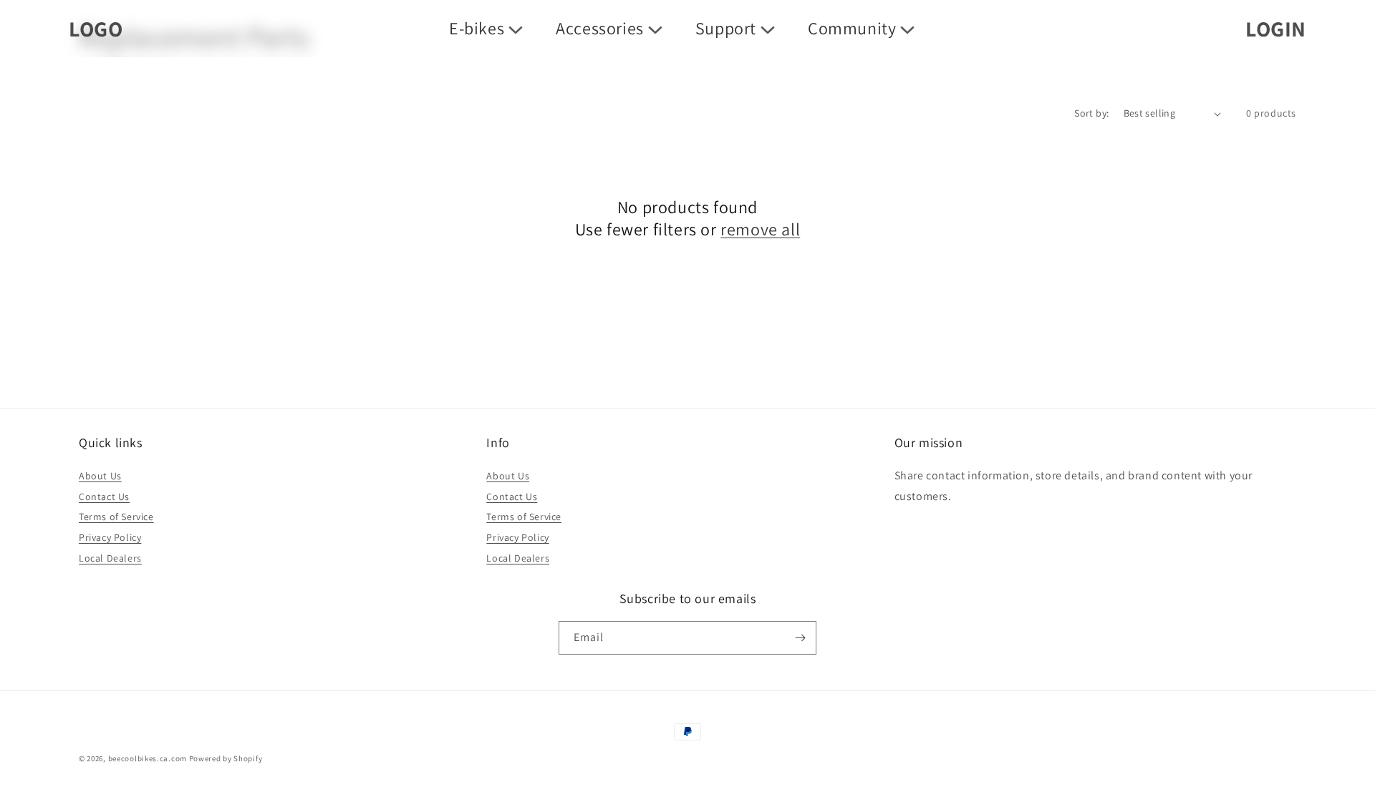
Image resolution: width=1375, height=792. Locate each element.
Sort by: (1091, 113)
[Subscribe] (800, 638)
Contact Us (104, 496)
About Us (100, 475)
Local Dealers (110, 558)
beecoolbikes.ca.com (147, 758)
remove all (760, 229)
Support (725, 28)
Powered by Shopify (226, 758)
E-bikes (476, 28)
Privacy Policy (110, 537)
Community (852, 28)
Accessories (600, 28)
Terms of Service (116, 516)
